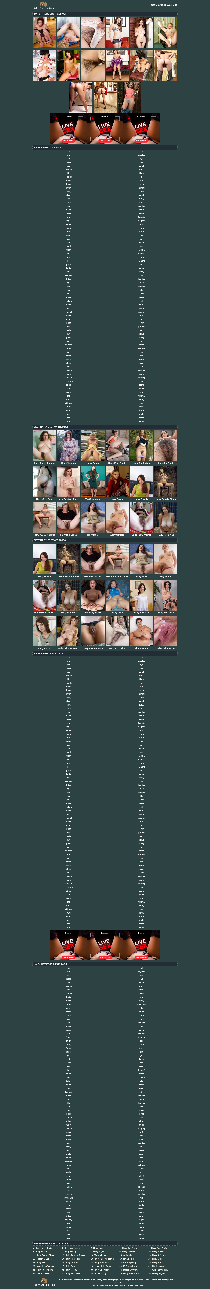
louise (68, 297)
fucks (68, 232)
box (141, 181)
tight (141, 403)
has (141, 246)
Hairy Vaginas (99, 1252)
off (141, 316)
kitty (141, 275)
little (141, 290)
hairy (141, 243)
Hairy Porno (157, 1263)
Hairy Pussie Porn (131, 1273)
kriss (68, 279)
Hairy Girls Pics (73, 1263)
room (141, 345)
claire (68, 195)
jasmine (141, 261)
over (141, 323)
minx (68, 305)
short (141, 359)
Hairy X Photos (159, 1255)
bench (141, 166)
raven (68, 341)
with (68, 418)
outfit (68, 323)
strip (141, 381)
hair (68, 243)
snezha (141, 370)
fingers (141, 221)
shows (141, 363)
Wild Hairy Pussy (160, 1270)
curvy (141, 199)
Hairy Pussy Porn (45, 1270)
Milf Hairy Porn (130, 1266)
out (141, 319)
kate (68, 272)
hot (68, 261)
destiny (141, 206)
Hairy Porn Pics (73, 1259)
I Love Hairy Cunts (102, 1266)
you (68, 421)
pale (68, 327)
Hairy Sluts (157, 1259)
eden (141, 213)
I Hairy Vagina (158, 1273)
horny (141, 257)
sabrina (141, 348)
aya (141, 159)
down (141, 210)
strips (68, 385)
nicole (68, 316)
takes (68, 392)
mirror (141, 305)
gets (69, 239)
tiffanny (68, 403)
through (141, 399)
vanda (68, 410)
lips (68, 290)
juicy (68, 264)
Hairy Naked (41, 1252)
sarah (141, 352)
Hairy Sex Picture (72, 1248)
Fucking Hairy (129, 1263)
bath (141, 162)
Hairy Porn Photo (159, 1248)
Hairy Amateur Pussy (75, 1255)
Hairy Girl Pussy (101, 1270)
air (68, 151)
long (68, 294)
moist (68, 308)
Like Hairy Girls (44, 1273)
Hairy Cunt (70, 1266)
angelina (141, 155)
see (141, 356)
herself (141, 254)
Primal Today (100, 1273)
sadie (68, 352)
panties (141, 327)
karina (141, 268)
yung (141, 421)
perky (68, 330)
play (68, 334)
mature (68, 301)
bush (68, 184)
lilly (68, 286)
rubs (68, 348)
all (141, 151)
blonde (68, 177)
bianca (69, 170)
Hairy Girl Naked (129, 1252)
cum (69, 199)
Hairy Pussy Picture (44, 1248)
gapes (68, 235)
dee (68, 206)
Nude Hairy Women (45, 1266)
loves (141, 297)
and (68, 155)
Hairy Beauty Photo (45, 1255)
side (68, 367)
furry (141, 232)
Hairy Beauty (70, 1252)
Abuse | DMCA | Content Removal (127, 1285)
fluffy (68, 224)
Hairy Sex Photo (129, 1248)
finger (68, 221)
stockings (141, 378)
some (141, 374)
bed (68, 166)
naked (141, 308)
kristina (141, 279)
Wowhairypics (100, 1255)
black (141, 173)
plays (141, 334)
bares (68, 162)
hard (68, 246)
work (141, 418)
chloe (141, 191)
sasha (68, 356)
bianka (141, 170)
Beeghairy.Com (130, 1270)
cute (69, 202)
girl (141, 239)
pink (142, 330)
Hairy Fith (41, 1263)
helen (68, 250)
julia (141, 264)
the (68, 396)
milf (141, 301)
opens (68, 319)
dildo (68, 210)
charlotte (141, 188)
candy (68, 188)
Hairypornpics (129, 1259)
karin (68, 268)
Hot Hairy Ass (158, 1266)
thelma (141, 396)
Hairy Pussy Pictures (104, 1259)
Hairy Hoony (71, 1270)
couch (141, 195)
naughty (141, 312)
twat (68, 407)
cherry (69, 191)
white (141, 414)
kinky (141, 272)
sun (68, 389)
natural (68, 312)
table (141, 389)
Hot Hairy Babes (44, 1259)
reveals (68, 345)
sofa (69, 374)
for (141, 224)
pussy (141, 337)
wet (68, 414)
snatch (68, 370)
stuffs (141, 385)
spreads (68, 378)
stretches (68, 381)
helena (141, 250)
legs (68, 283)
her (68, 254)
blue (142, 177)
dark (141, 202)
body (68, 181)
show (68, 363)
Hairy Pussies (158, 1252)
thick (68, 399)
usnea (141, 407)
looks (141, 294)
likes (141, 283)
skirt (142, 367)
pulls (68, 337)
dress (68, 213)
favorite (141, 217)
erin (68, 217)
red (141, 341)
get (141, 235)
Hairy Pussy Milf (73, 1273)
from (141, 228)
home (68, 257)
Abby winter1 (129, 1255)
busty (141, 184)
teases (141, 392)
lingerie (141, 286)
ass (68, 159)
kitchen (68, 275)
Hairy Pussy (99, 1248)
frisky (68, 228)
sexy (68, 359)
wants (141, 410)
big (68, 173)
